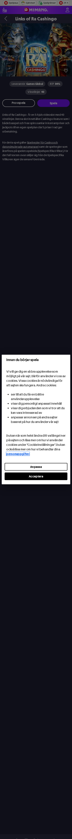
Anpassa (36, 466)
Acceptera (36, 476)
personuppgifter (17, 454)
